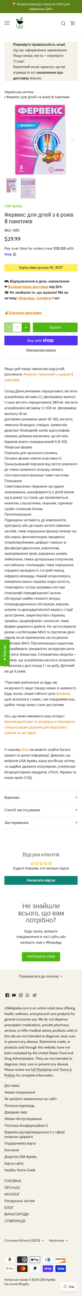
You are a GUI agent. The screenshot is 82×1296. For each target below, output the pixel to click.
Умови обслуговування (23, 1119)
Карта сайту (14, 1163)
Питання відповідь (19, 1106)
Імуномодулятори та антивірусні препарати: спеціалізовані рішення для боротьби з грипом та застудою (39, 727)
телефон (43, 298)
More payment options (41, 350)
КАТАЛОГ (12, 1194)
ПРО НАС (12, 1188)
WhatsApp (25, 298)
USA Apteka (13, 206)
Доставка (11, 1086)
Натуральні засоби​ (19, 1201)
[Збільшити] (26, 327)
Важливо (11, 797)
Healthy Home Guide (19, 1170)
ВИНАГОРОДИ (16, 1214)
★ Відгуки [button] (5, 653)
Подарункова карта (20, 1143)
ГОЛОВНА (12, 1181)
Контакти (11, 1150)
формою (63, 694)
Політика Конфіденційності (26, 1126)
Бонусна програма (25, 313)
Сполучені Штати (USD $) (22, 1240)
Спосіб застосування (22, 810)
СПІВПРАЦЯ (14, 1221)
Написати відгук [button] (41, 880)
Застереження (16, 822)
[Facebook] (7, 995)
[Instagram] (21, 995)
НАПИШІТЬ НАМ (41, 957)
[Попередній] (9, 139)
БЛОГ (9, 1208)
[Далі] (72, 139)
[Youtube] (14, 995)
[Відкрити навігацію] (6, 23)
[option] (41, 139)
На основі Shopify (16, 1284)
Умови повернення (19, 1092)
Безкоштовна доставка (28, 287)
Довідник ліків (15, 1112)
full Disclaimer (42, 1070)
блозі (25, 750)
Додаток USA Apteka (20, 1157)
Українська (56, 1240)
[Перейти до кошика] (72, 23)
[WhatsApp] (27, 995)
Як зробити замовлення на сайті (30, 1099)
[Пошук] (63, 23)
